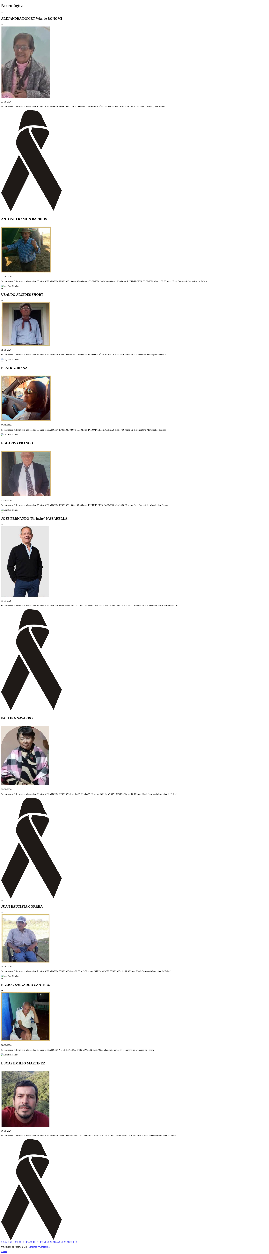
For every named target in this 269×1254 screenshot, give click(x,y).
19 (42, 1242)
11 (20, 1242)
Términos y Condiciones (39, 1247)
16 (34, 1242)
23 (54, 1242)
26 (62, 1242)
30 (73, 1242)
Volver (4, 1251)
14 (28, 1242)
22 (51, 1242)
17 (37, 1242)
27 (65, 1242)
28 (68, 1242)
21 (48, 1242)
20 (45, 1242)
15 (31, 1242)
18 (40, 1242)
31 (76, 1242)
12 (23, 1242)
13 (26, 1242)
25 (59, 1242)
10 (17, 1242)
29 (70, 1242)
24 (56, 1242)
